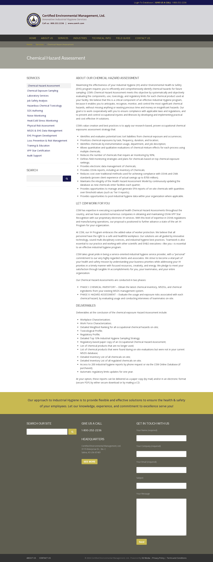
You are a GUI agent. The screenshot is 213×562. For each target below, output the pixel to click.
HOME (32, 38)
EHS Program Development (42, 135)
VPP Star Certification (38, 150)
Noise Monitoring (36, 115)
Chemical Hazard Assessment (44, 85)
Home (29, 44)
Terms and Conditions (176, 558)
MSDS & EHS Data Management (44, 130)
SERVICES (63, 38)
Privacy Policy (158, 558)
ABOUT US (47, 38)
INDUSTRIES (80, 38)
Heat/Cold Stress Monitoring (42, 120)
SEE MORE (89, 461)
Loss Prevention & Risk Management (47, 140)
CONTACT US (142, 38)
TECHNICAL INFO (101, 38)
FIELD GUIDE (123, 38)
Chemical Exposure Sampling (42, 90)
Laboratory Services (38, 95)
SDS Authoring (35, 110)
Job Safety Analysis (37, 100)
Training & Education (38, 145)
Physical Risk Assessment (41, 125)
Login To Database (143, 2)
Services (39, 44)
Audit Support (34, 155)
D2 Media (146, 558)
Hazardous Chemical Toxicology (44, 105)
